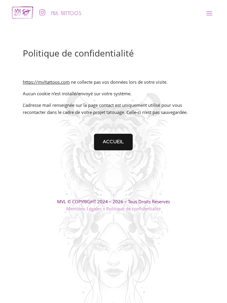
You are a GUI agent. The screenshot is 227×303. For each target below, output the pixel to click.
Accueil (113, 141)
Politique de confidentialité (133, 209)
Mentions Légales (84, 209)
